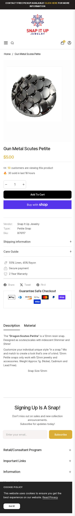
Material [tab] (30, 325)
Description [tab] (11, 325)
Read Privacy (50, 497)
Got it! (12, 506)
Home (7, 53)
